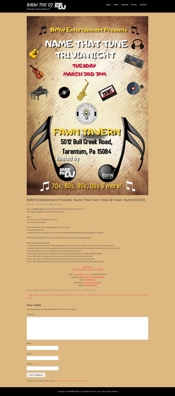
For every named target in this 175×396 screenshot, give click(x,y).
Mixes (116, 5)
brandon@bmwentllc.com (82, 274)
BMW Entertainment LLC (43, 290)
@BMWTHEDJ (90, 280)
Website (30, 364)
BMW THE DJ (39, 5)
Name (29, 343)
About (108, 5)
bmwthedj (45, 204)
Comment (30, 314)
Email (29, 354)
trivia (94, 290)
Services (143, 5)
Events (134, 5)
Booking (125, 5)
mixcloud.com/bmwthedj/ (91, 282)
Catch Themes (112, 391)
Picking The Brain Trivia (84, 290)
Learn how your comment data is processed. (71, 381)
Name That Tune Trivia (69, 290)
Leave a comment (56, 204)
